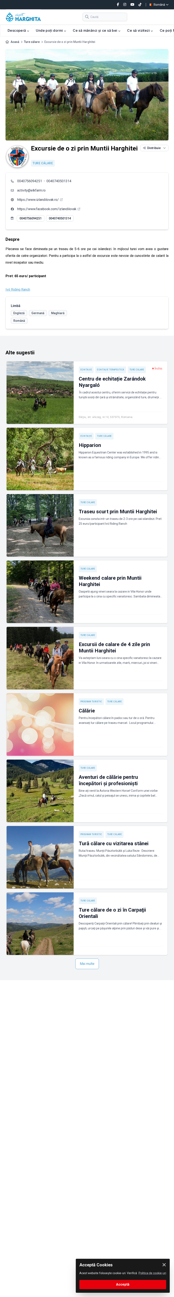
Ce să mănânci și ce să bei (95, 30)
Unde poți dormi (50, 30)
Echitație (86, 369)
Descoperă (17, 30)
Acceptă (122, 1284)
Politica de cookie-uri (152, 1273)
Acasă (15, 42)
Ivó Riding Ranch (18, 290)
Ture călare (32, 42)
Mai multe (87, 964)
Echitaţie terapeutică (110, 369)
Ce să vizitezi (139, 30)
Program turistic (91, 701)
